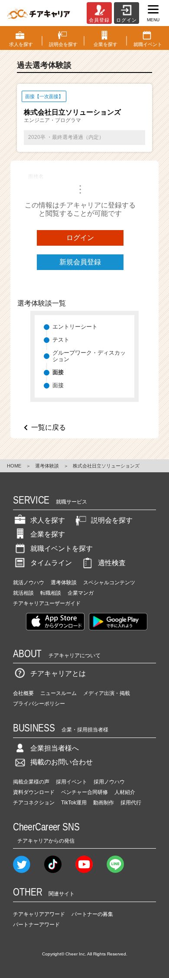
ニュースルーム (58, 693)
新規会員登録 (80, 262)
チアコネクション (34, 803)
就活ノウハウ (28, 583)
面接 (58, 385)
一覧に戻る (48, 427)
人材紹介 (124, 792)
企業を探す (47, 534)
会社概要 (23, 693)
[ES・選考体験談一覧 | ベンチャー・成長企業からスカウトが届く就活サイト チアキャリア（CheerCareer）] (38, 13)
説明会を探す (112, 520)
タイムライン (51, 562)
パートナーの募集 (92, 914)
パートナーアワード (36, 925)
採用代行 (130, 803)
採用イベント (71, 782)
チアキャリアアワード (39, 914)
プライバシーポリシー (39, 704)
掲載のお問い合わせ (61, 762)
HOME (14, 465)
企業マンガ (81, 593)
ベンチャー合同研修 (84, 792)
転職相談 (50, 593)
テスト (60, 339)
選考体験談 (47, 465)
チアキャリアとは (58, 673)
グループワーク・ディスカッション (89, 355)
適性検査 (112, 562)
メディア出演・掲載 (106, 693)
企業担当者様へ (54, 748)
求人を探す (47, 520)
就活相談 (23, 593)
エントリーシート (75, 326)
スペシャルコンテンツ (109, 583)
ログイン (80, 237)
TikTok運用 (74, 803)
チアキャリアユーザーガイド (47, 603)
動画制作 (103, 803)
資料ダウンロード (34, 792)
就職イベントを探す (61, 548)
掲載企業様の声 (31, 782)
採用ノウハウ (109, 782)
